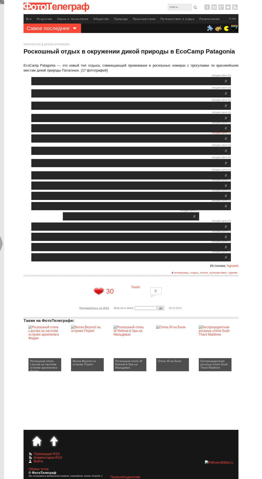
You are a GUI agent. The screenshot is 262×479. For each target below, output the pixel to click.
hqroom (232, 266)
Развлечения (209, 18)
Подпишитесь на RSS (94, 308)
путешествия (218, 272)
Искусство (44, 18)
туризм (232, 272)
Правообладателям (125, 477)
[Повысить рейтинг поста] (99, 291)
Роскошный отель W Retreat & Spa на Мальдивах (128, 364)
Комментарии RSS (48, 457)
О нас (232, 19)
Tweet (135, 287)
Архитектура (32, 44)
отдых (194, 272)
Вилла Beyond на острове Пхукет (84, 362)
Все (29, 18)
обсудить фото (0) (221, 75)
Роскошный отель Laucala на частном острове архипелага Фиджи (43, 365)
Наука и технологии (72, 18)
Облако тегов (39, 469)
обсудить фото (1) (221, 133)
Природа (121, 18)
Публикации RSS (47, 454)
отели (204, 272)
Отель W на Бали (169, 361)
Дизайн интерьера (56, 44)
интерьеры (181, 272)
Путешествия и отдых (177, 18)
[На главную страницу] (37, 441)
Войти (38, 461)
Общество (101, 18)
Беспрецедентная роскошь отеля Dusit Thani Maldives (214, 364)
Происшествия (144, 18)
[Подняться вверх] (54, 441)
